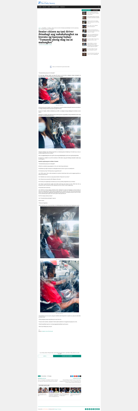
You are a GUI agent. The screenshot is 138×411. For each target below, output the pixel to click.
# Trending (49, 376)
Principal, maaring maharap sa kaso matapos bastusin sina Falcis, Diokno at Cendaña (93, 30)
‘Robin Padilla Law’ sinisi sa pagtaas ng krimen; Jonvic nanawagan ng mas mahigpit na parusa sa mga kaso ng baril (92, 45)
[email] (95, 409)
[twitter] (87, 409)
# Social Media (43, 376)
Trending (62, 6)
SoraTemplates (45, 409)
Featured (95, 10)
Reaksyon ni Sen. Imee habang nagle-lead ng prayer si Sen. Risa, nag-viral (93, 22)
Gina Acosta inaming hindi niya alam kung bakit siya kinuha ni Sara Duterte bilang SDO (92, 35)
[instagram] (91, 409)
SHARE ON (67, 356)
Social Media (44, 27)
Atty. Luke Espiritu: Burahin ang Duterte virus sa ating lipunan (93, 54)
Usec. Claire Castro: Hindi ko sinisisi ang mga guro (92, 26)
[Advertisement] (60, 18)
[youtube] (97, 409)
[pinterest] (99, 409)
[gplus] (89, 409)
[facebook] (86, 409)
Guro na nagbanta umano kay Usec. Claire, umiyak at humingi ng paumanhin (93, 13)
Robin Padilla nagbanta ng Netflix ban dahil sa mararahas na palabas (93, 17)
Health (44, 6)
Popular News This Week (86, 10)
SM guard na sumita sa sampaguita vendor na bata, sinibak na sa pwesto (75, 394)
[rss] (93, 409)
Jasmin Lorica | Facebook (47, 331)
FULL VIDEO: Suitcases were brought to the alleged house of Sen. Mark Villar (64, 394)
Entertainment (55, 6)
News (49, 6)
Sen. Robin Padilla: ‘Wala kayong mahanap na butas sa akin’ (42, 394)
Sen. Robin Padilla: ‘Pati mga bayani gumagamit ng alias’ (92, 49)
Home (40, 6)
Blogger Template (57, 409)
